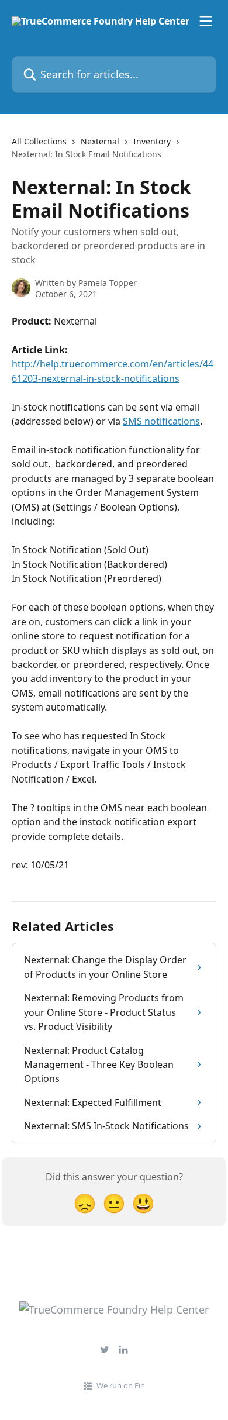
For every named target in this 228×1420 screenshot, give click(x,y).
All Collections (39, 141)
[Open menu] (205, 21)
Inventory (152, 141)
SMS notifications (161, 421)
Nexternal (100, 141)
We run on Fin (120, 1385)
